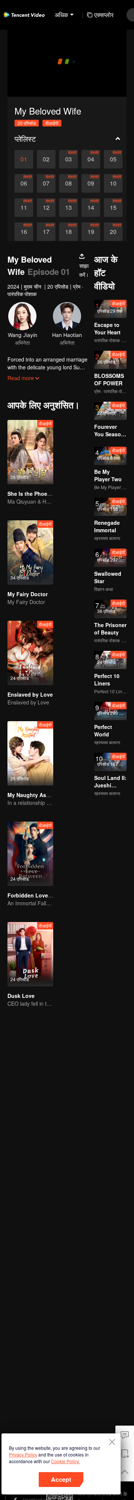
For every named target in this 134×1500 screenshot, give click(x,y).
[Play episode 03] (68, 159)
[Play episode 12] (46, 207)
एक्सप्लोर (104, 14)
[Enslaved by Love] (30, 653)
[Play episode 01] (24, 159)
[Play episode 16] (24, 231)
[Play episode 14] (91, 207)
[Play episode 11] (24, 207)
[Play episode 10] (113, 183)
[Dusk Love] (30, 954)
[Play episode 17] (46, 231)
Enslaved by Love (30, 694)
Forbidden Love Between (39, 895)
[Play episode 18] (68, 231)
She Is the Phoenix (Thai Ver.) (44, 493)
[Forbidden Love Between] (30, 854)
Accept (61, 1479)
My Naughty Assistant (35, 795)
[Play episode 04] (91, 159)
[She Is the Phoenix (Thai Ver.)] (30, 452)
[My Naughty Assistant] (30, 753)
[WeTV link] (24, 15)
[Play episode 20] (113, 231)
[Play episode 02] (46, 159)
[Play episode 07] (46, 183)
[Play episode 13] (68, 207)
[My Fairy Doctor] (30, 552)
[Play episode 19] (91, 231)
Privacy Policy (23, 1454)
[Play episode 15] (113, 207)
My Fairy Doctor (27, 594)
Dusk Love (21, 995)
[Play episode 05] (113, 159)
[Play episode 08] (68, 183)
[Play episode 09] (91, 183)
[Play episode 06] (24, 183)
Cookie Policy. (65, 1461)
